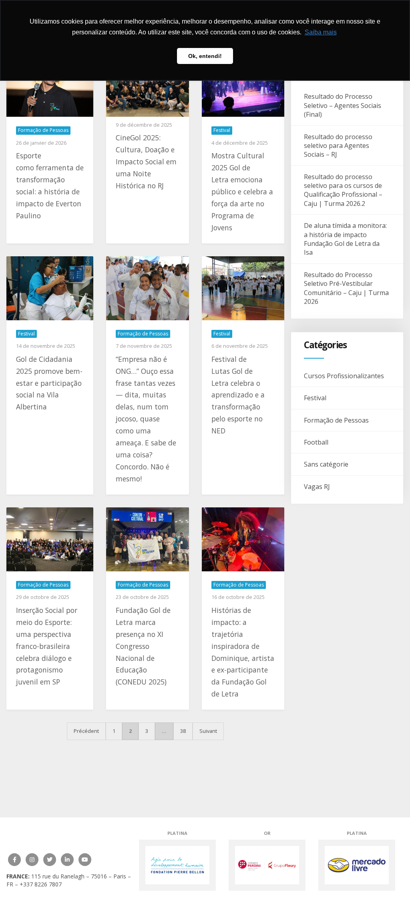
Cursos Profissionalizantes (344, 375)
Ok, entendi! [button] (205, 56)
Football (316, 442)
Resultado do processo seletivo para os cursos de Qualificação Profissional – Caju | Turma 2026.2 (343, 190)
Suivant (208, 730)
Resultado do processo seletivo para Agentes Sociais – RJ (338, 145)
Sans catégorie (326, 464)
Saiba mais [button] (321, 32)
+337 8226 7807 (41, 884)
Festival (315, 397)
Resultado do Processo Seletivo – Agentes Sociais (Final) (342, 105)
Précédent (86, 730)
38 (183, 730)
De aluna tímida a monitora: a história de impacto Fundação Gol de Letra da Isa (345, 239)
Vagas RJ (317, 486)
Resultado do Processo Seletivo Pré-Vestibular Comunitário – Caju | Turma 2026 (346, 288)
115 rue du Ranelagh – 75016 (70, 876)
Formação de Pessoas (336, 420)
